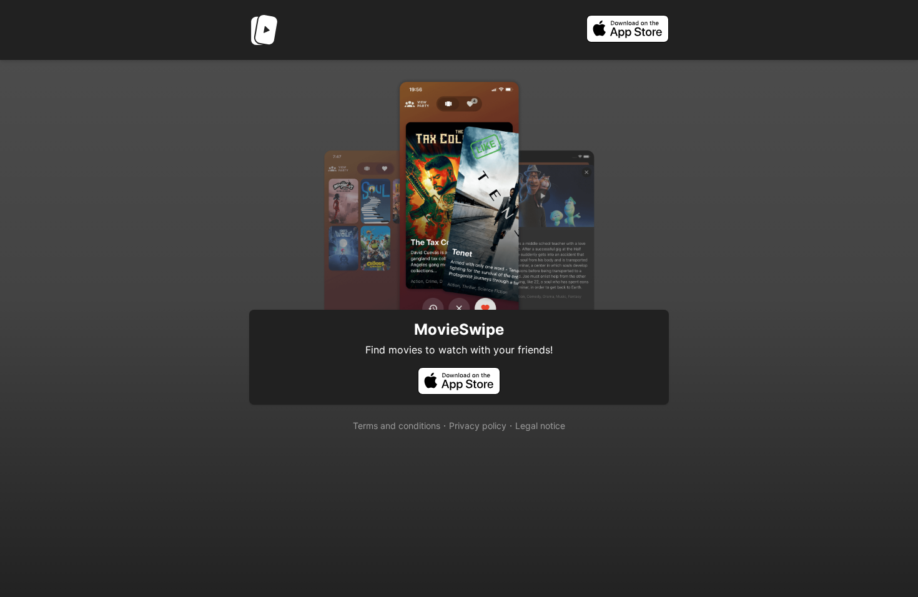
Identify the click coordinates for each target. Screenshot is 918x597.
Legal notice (540, 425)
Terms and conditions (396, 425)
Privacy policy (477, 425)
